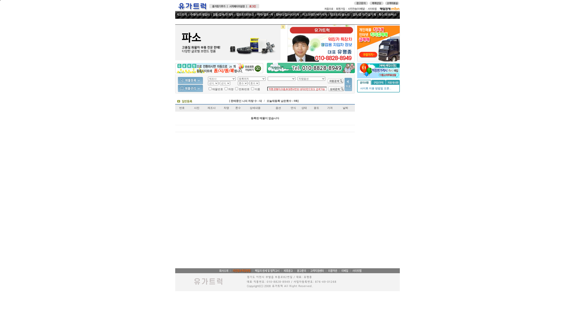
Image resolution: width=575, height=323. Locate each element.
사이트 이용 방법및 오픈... (375, 88)
